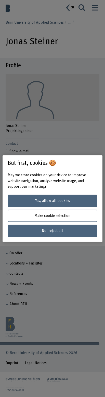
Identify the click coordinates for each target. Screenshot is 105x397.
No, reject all (52, 230)
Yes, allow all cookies (52, 201)
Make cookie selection (52, 216)
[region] (52, 198)
